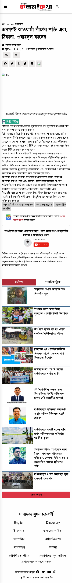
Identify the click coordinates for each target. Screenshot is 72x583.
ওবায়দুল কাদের (44, 204)
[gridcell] (36, 163)
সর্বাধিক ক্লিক (52, 282)
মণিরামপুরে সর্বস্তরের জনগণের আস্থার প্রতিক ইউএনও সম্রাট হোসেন (50, 413)
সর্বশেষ (19, 282)
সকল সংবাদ (36, 494)
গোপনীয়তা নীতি (19, 555)
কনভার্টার (19, 539)
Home (9, 24)
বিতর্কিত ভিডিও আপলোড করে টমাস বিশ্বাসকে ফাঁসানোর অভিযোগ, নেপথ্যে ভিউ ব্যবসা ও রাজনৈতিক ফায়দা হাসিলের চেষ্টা (51, 458)
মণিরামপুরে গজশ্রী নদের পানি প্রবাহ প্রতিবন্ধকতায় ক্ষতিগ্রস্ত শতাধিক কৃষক (50, 434)
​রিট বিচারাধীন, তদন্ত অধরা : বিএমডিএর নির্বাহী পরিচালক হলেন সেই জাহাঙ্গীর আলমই (49, 394)
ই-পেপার (19, 531)
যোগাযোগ (19, 547)
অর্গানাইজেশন (53, 539)
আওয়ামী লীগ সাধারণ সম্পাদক (18, 204)
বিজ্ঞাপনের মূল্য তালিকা (53, 555)
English (19, 523)
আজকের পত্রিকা (53, 531)
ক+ (6, 55)
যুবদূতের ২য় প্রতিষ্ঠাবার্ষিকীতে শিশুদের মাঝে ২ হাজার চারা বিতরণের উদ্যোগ (49, 353)
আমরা (53, 547)
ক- (16, 55)
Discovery (53, 523)
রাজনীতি (19, 24)
